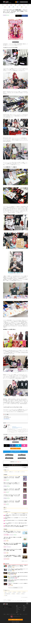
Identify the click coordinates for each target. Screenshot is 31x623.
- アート (17, 610)
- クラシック (17, 608)
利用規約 (21, 614)
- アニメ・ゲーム (18, 609)
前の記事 (6, 467)
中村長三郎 (23, 593)
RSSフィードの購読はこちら (16, 448)
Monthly (24, 513)
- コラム (24, 609)
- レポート (24, 608)
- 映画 (16, 612)
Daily (7, 513)
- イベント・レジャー (18, 607)
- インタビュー (24, 607)
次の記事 (25, 467)
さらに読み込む (15, 587)
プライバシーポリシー (24, 614)
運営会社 (5, 614)
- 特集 (23, 610)
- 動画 (23, 605)
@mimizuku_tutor (14, 426)
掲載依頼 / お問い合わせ (13, 614)
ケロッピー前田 (17, 471)
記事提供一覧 (8, 614)
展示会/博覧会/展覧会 (7, 593)
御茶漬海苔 (6, 471)
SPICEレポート (11, 471)
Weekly (15, 513)
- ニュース (24, 606)
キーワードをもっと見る (24, 597)
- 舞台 (16, 606)
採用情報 (18, 614)
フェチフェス (23, 471)
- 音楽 (16, 605)
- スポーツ (17, 611)
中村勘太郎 (13, 593)
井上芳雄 (6, 595)
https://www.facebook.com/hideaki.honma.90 (17, 427)
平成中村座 (18, 593)
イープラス (4, 599)
